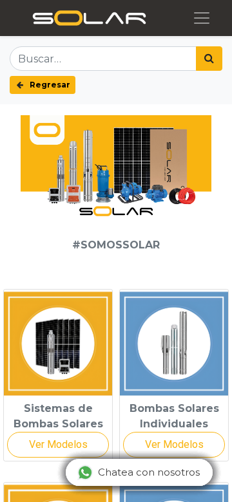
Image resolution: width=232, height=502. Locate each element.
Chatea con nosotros (149, 472)
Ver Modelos (58, 444)
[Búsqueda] (209, 58)
